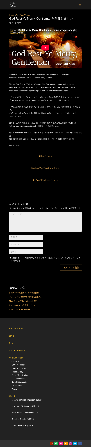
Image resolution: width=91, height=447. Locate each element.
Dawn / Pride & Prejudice (19, 309)
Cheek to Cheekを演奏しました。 (23, 305)
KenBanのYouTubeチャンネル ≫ (45, 168)
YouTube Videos (23, 15)
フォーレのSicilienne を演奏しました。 (26, 297)
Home (11, 15)
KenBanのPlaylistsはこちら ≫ (45, 180)
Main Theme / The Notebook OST (23, 301)
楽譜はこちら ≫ (45, 156)
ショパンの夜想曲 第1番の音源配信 (24, 293)
